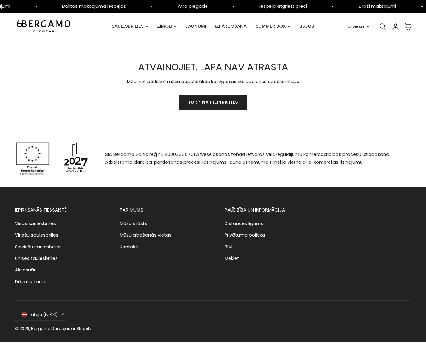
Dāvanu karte (30, 281)
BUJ (229, 246)
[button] (382, 26)
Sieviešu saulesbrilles (38, 246)
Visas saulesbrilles (35, 223)
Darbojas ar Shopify (71, 328)
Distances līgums (244, 223)
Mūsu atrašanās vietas (146, 235)
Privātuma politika (245, 235)
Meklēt (232, 258)
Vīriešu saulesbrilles (36, 235)
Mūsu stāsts (133, 223)
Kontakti (129, 246)
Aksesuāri (25, 270)
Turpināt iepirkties (213, 102)
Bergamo (41, 328)
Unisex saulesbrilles (36, 258)
